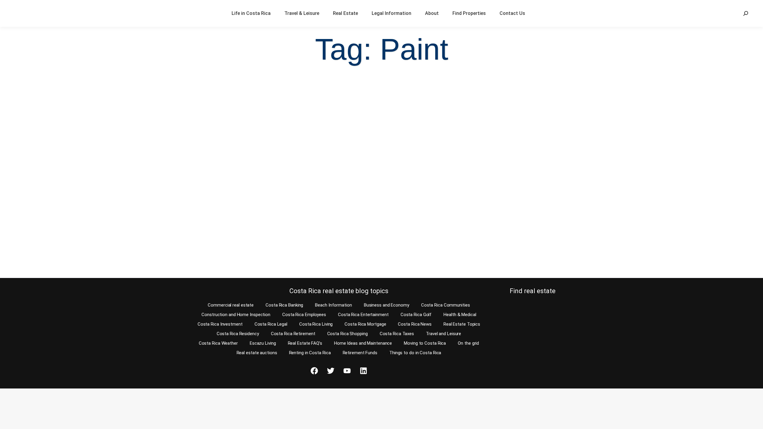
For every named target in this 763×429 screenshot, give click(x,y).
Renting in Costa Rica (310, 352)
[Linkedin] (363, 370)
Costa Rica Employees (304, 314)
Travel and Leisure (443, 333)
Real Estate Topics (461, 324)
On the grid (468, 343)
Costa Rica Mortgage (365, 324)
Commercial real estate (231, 305)
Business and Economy (386, 305)
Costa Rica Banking (284, 305)
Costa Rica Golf (416, 314)
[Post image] (98, 141)
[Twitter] (330, 370)
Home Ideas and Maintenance (363, 343)
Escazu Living (263, 343)
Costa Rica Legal (271, 324)
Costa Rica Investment (220, 324)
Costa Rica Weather (218, 343)
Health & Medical (459, 314)
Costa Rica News (415, 324)
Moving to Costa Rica (425, 343)
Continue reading (36, 262)
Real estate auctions (257, 352)
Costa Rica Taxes (397, 333)
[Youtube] (346, 370)
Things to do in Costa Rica (415, 352)
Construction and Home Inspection (235, 314)
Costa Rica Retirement (293, 333)
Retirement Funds (360, 352)
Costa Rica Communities (445, 305)
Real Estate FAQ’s (305, 343)
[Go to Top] (754, 420)
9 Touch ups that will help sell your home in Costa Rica (97, 217)
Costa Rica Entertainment (363, 314)
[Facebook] (314, 370)
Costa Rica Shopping (347, 333)
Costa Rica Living (316, 324)
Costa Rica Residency (238, 333)
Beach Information (333, 305)
